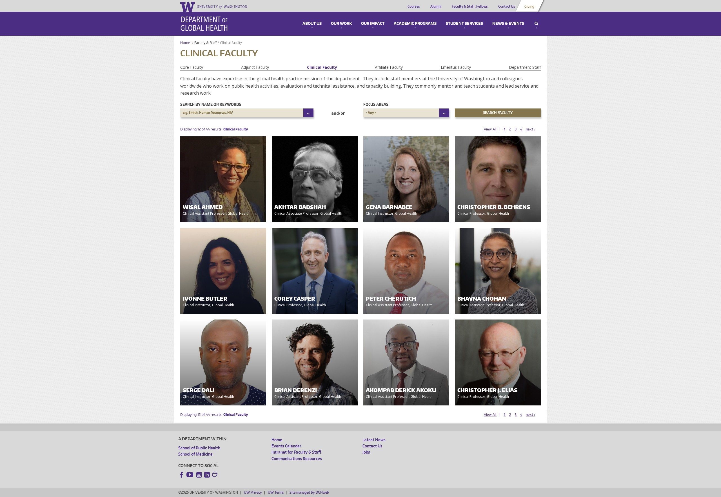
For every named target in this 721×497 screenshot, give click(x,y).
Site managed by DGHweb (309, 492)
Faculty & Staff (205, 42)
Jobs (366, 452)
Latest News (374, 439)
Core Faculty (191, 67)
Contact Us (506, 6)
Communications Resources (297, 458)
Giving (529, 6)
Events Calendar (286, 445)
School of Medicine (195, 454)
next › (530, 129)
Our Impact (372, 24)
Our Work (341, 24)
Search (536, 23)
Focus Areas (375, 104)
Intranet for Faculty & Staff (296, 452)
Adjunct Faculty (255, 67)
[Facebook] (181, 474)
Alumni (435, 6)
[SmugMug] (215, 475)
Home (185, 42)
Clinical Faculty (322, 67)
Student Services (464, 24)
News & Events (508, 24)
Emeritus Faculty (456, 67)
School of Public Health (199, 447)
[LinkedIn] (207, 474)
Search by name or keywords (210, 104)
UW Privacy (253, 492)
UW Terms (276, 492)
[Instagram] (199, 474)
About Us (312, 24)
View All (490, 129)
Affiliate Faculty (389, 67)
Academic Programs (415, 24)
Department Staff (525, 67)
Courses (414, 6)
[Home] (204, 24)
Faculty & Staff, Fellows (470, 6)
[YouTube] (190, 474)
